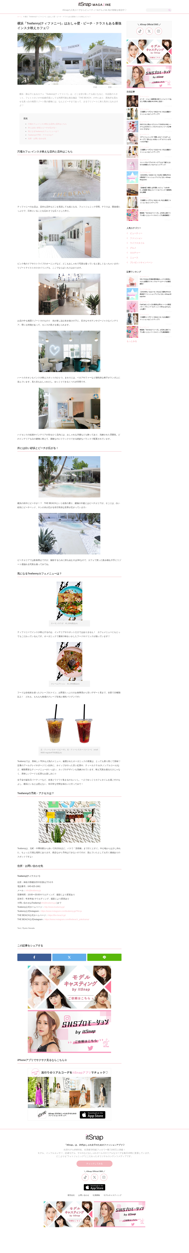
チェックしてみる (94, 1164)
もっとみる (132, 341)
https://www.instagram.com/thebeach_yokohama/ (67, 919)
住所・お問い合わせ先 (37, 138)
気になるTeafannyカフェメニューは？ (43, 131)
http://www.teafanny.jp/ (54, 907)
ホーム (19, 17)
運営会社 (71, 1195)
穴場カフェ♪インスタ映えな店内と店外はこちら (47, 124)
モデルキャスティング (112, 1195)
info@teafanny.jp (33, 890)
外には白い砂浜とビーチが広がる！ (42, 128)
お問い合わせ (83, 1195)
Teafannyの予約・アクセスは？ (40, 135)
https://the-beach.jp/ (57, 915)
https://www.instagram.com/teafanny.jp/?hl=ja (61, 911)
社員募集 (96, 1195)
